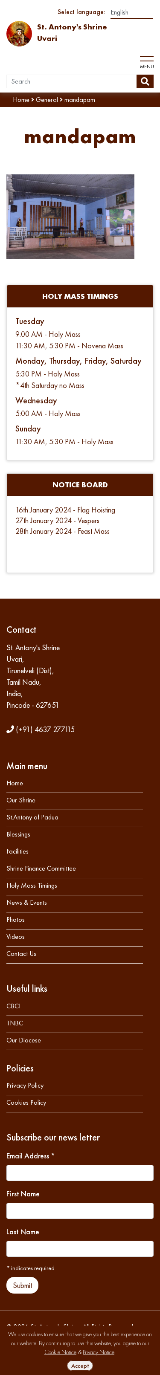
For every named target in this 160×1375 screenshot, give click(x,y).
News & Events (26, 902)
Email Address (30, 1156)
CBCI (13, 1006)
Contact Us (21, 953)
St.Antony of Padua (32, 817)
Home (14, 783)
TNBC (14, 1023)
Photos (15, 919)
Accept (80, 1365)
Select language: (81, 11)
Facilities (17, 851)
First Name (23, 1193)
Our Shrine (20, 800)
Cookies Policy (26, 1102)
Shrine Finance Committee (41, 868)
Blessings (18, 834)
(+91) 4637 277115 (44, 729)
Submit (22, 1285)
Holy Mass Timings (31, 885)
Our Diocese (23, 1040)
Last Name (22, 1231)
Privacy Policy (25, 1085)
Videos (15, 936)
